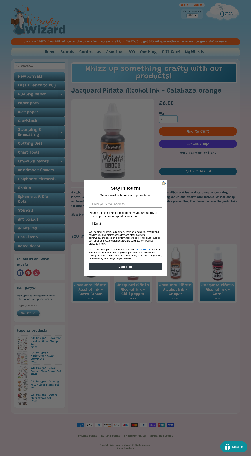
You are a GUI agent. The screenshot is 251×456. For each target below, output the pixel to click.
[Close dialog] (163, 183)
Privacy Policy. (143, 249)
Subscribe (125, 266)
